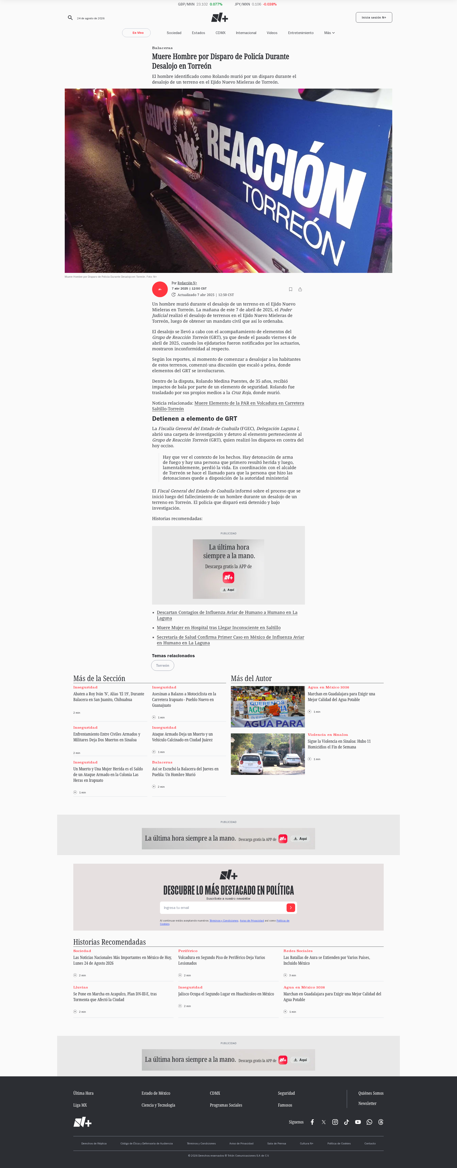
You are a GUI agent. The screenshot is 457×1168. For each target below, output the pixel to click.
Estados (198, 32)
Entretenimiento (301, 32)
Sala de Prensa (276, 1144)
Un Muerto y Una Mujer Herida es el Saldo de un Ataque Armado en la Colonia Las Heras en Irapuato (108, 774)
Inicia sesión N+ (374, 18)
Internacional (246, 32)
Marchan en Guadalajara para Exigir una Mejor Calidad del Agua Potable (341, 696)
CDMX (220, 32)
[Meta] (312, 1122)
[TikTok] (346, 1122)
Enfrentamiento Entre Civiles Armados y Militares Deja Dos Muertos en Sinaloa (106, 736)
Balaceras (162, 762)
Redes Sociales (298, 951)
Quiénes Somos (371, 1093)
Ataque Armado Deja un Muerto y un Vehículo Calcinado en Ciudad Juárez (182, 736)
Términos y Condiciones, (224, 921)
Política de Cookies (339, 1144)
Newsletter (367, 1103)
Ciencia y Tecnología (158, 1105)
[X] (324, 1122)
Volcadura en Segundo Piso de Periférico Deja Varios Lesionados (221, 960)
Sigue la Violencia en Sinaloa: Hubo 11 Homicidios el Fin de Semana (339, 744)
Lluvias (80, 987)
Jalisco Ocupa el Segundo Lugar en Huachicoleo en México (226, 994)
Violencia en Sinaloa (328, 734)
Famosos (285, 1105)
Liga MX (80, 1105)
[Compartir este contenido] (300, 289)
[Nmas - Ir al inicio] (219, 17)
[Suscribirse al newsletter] (291, 907)
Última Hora (83, 1093)
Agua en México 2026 (328, 687)
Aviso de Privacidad (252, 921)
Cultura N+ (306, 1144)
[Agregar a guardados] (290, 289)
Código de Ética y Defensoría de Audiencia (146, 1144)
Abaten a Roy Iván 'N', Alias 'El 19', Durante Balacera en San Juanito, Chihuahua (108, 696)
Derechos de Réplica (94, 1144)
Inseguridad (85, 687)
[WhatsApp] (369, 1122)
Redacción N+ (187, 283)
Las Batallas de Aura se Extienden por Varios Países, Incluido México (326, 960)
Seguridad (286, 1093)
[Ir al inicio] (82, 1122)
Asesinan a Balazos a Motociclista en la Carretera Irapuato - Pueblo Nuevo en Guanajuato (184, 699)
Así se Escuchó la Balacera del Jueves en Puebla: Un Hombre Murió (185, 771)
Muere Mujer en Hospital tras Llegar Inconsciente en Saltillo (219, 627)
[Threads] (381, 1122)
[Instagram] (335, 1122)
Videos (272, 32)
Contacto (370, 1144)
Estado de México (156, 1093)
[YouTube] (358, 1122)
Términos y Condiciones (201, 1144)
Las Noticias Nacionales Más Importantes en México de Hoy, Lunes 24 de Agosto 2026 (122, 960)
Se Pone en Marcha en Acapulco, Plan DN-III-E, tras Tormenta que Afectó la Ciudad (115, 996)
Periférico (187, 951)
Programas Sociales (226, 1105)
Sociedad (174, 32)
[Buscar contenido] (69, 18)
